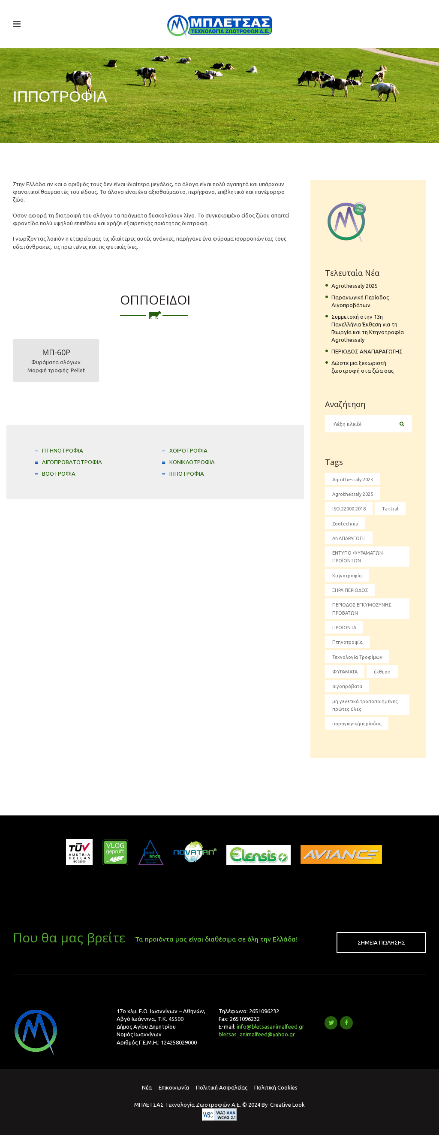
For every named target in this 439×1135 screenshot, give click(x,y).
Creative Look (287, 1105)
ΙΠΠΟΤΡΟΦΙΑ (186, 474)
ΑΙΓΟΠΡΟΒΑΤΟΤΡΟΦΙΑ (72, 462)
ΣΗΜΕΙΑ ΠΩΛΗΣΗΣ (381, 942)
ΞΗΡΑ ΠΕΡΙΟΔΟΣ (350, 590)
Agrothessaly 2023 (352, 479)
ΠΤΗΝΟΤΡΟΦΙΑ (62, 450)
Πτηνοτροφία (347, 642)
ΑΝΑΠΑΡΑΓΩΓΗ (349, 538)
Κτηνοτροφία (347, 575)
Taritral (390, 508)
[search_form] (402, 424)
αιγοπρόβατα (347, 686)
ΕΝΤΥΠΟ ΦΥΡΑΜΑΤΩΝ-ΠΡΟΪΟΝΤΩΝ (358, 556)
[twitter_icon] (331, 1022)
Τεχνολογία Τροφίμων (357, 657)
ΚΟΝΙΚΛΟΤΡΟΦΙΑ (192, 462)
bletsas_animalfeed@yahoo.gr (257, 1034)
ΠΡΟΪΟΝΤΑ (344, 627)
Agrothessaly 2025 (354, 286)
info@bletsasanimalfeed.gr (270, 1026)
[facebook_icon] (346, 1022)
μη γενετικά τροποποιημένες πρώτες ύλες (365, 705)
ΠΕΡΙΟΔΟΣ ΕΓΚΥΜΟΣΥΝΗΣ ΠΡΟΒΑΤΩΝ (361, 608)
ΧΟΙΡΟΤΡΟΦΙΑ (188, 450)
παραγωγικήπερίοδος (357, 723)
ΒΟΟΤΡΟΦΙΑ (58, 474)
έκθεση (382, 671)
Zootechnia (345, 523)
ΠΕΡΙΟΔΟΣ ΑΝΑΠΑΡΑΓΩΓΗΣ (367, 351)
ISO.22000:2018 (349, 508)
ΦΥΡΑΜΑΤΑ (345, 671)
